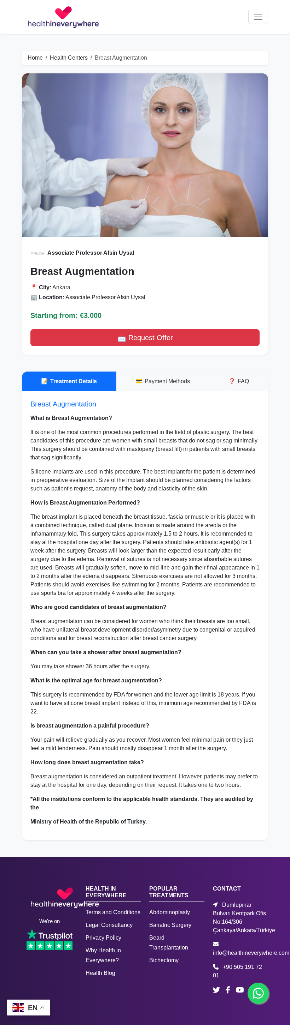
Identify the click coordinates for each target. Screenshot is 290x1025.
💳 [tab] (162, 381)
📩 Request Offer (145, 338)
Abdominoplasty (169, 912)
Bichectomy (164, 960)
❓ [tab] (238, 381)
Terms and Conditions (113, 912)
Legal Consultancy (109, 925)
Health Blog (100, 973)
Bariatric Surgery (170, 925)
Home (35, 58)
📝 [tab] (69, 381)
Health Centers (69, 58)
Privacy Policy (103, 938)
